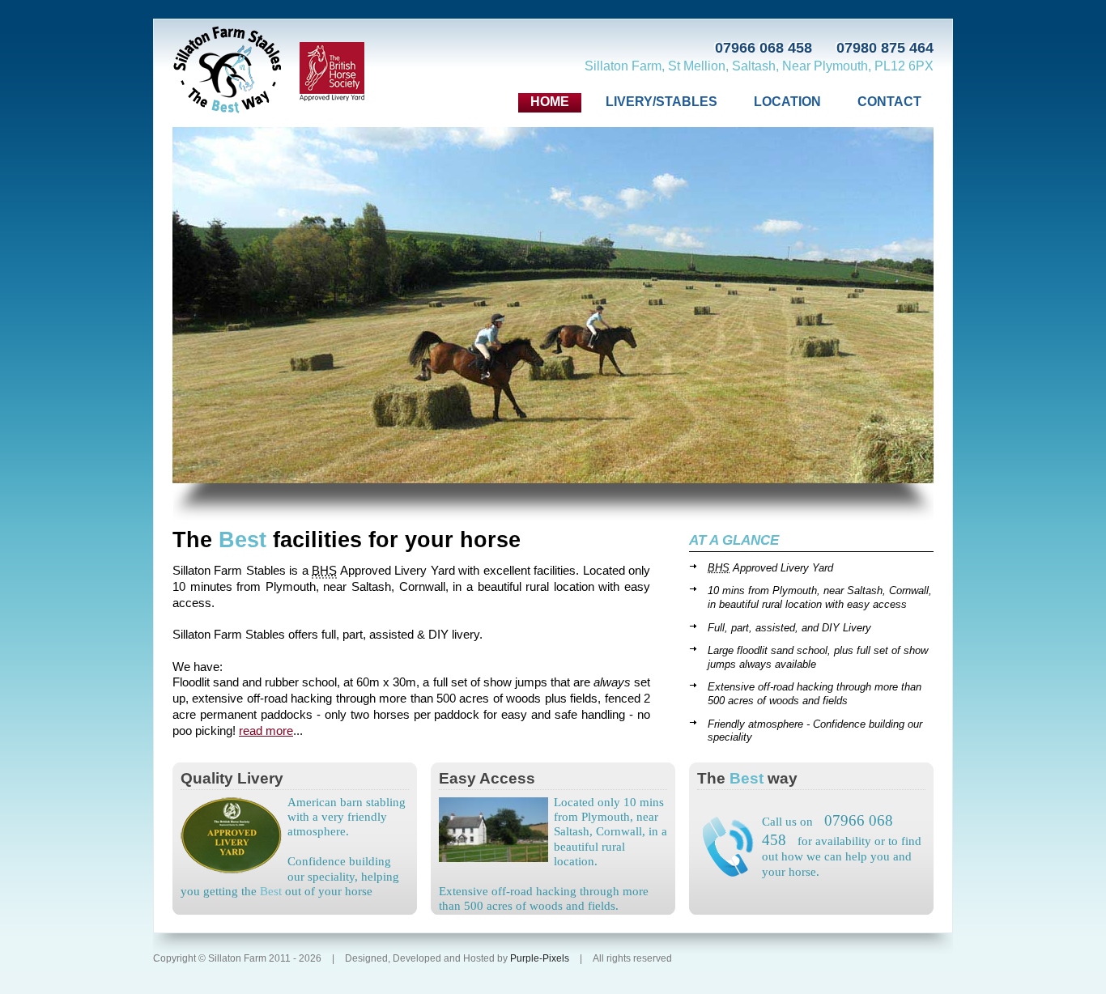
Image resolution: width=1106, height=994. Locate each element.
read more (266, 730)
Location (787, 101)
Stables (227, 70)
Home (549, 101)
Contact (889, 101)
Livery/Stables (661, 101)
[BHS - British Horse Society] (332, 73)
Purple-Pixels (541, 958)
